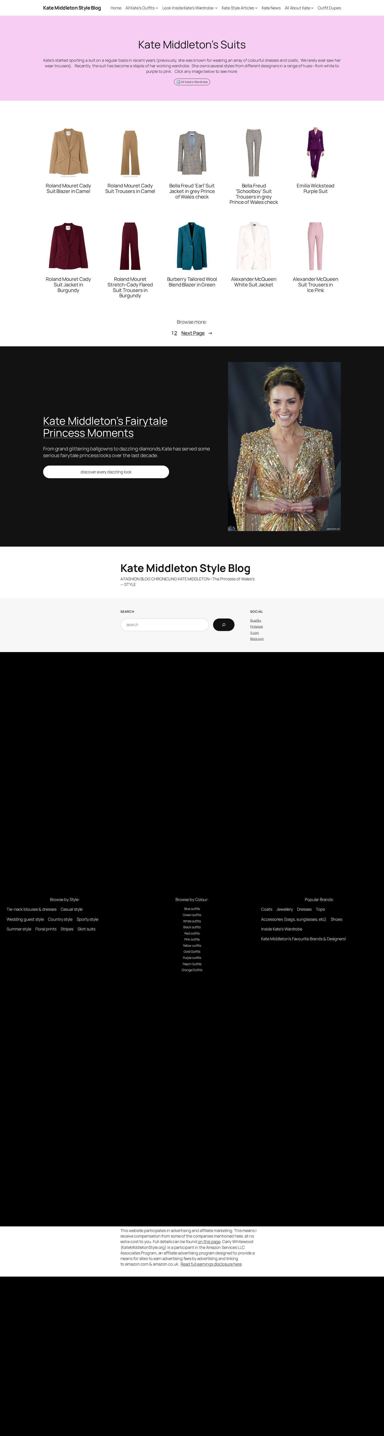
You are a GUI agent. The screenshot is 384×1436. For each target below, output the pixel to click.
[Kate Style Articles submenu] (256, 8)
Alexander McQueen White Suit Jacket (253, 282)
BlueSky (255, 620)
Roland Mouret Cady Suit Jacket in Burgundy (68, 284)
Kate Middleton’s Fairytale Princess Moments (105, 426)
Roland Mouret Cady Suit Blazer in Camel (68, 188)
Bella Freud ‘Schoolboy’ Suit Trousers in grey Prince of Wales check (254, 194)
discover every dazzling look (106, 471)
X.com (254, 633)
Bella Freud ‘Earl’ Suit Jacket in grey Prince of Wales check (192, 191)
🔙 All (180, 82)
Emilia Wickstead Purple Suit (315, 188)
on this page (209, 1241)
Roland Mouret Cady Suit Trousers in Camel (130, 188)
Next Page (196, 333)
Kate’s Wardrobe (196, 82)
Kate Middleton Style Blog (72, 7)
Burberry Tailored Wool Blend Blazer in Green (192, 282)
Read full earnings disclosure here (211, 1264)
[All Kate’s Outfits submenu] (157, 8)
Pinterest (256, 626)
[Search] (224, 624)
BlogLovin (257, 639)
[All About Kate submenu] (312, 8)
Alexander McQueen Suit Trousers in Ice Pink (315, 284)
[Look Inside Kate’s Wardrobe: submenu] (216, 8)
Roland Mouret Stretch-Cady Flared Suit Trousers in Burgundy (130, 287)
